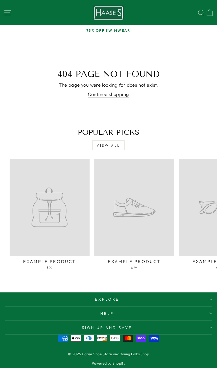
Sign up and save (107, 327)
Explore (107, 299)
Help (107, 313)
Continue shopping (108, 94)
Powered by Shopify (108, 363)
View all (108, 145)
